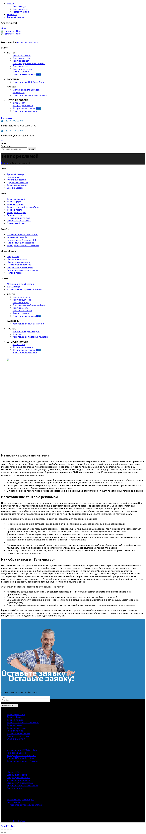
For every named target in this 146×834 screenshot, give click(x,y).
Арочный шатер (15, 17)
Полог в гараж (14, 272)
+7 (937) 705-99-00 (13, 120)
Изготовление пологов (25, 111)
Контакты (12, 14)
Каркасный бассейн (17, 237)
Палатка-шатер (15, 177)
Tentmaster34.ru (17, 821)
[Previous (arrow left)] (2, 832)
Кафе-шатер (19, 92)
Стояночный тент (16, 223)
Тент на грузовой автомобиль (29, 63)
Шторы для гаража (23, 105)
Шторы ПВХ (19, 103)
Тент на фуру (19, 6)
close (3, 28)
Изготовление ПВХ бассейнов (28, 82)
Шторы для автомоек (27, 108)
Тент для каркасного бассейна (23, 245)
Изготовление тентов (27, 74)
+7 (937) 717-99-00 (13, 130)
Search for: (6, 146)
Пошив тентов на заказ (19, 220)
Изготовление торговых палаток (30, 95)
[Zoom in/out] (11, 829)
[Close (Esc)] (2, 829)
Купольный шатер (16, 179)
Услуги (10, 3)
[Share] (5, 829)
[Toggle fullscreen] (8, 829)
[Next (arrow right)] (5, 832)
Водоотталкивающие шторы (22, 270)
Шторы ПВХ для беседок (20, 267)
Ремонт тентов (21, 11)
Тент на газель (20, 9)
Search (32, 149)
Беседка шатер (15, 187)
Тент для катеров (22, 69)
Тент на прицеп (21, 60)
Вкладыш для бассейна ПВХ (21, 240)
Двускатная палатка (17, 182)
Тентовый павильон (17, 185)
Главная (5, 163)
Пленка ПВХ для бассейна (20, 242)
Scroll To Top (8, 826)
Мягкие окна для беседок (26, 89)
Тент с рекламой (22, 55)
